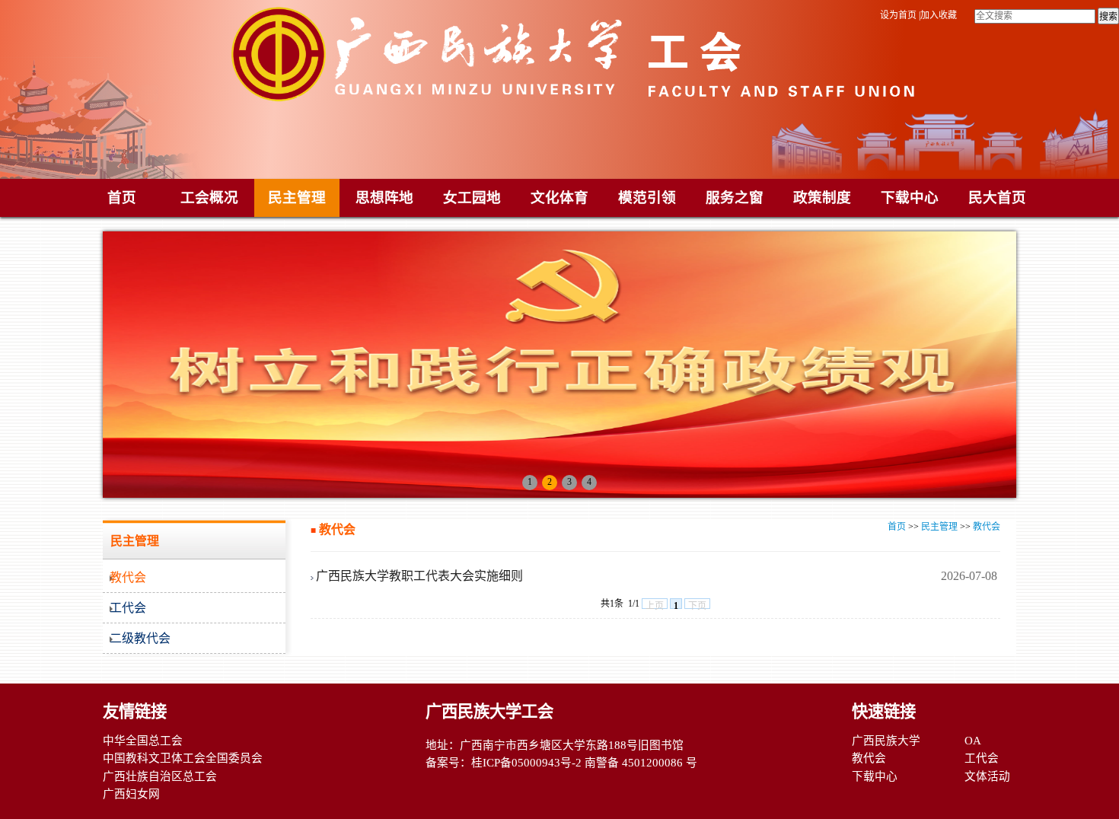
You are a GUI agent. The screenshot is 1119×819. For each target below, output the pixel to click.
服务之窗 (735, 198)
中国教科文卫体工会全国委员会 (183, 758)
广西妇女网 (131, 794)
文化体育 (559, 198)
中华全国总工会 (143, 741)
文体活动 (987, 776)
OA (972, 741)
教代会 (986, 526)
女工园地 (472, 198)
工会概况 (209, 198)
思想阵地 (384, 198)
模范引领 (647, 198)
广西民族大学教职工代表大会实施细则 (419, 575)
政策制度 (822, 198)
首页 (121, 198)
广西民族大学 (886, 741)
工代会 (981, 758)
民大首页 (997, 198)
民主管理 (297, 198)
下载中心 (910, 198)
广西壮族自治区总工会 (160, 776)
